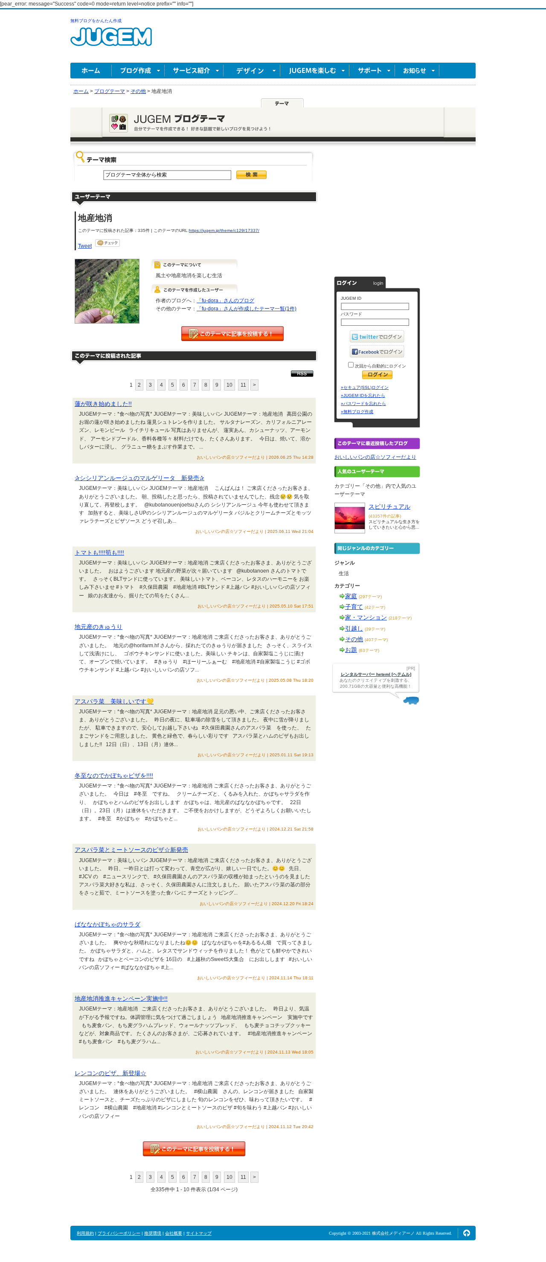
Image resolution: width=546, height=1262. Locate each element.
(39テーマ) (375, 629)
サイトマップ (199, 1233)
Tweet (85, 246)
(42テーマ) (375, 607)
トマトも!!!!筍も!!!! (99, 552)
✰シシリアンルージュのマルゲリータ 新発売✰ (139, 478)
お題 (351, 649)
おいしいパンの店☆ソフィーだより (375, 457)
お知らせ (417, 70)
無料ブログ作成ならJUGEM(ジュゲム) (111, 41)
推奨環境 (152, 1233)
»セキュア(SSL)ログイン (365, 387)
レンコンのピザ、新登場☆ (110, 1073)
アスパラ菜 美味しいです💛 (114, 701)
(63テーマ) (369, 650)
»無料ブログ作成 (357, 411)
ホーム (91, 70)
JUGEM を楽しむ (314, 70)
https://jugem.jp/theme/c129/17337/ (224, 230)
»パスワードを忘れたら (363, 403)
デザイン (252, 70)
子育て (354, 606)
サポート (372, 70)
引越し (354, 628)
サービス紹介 (194, 70)
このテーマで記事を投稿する (232, 333)
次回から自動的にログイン (380, 366)
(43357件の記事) (385, 516)
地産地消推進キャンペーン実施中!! (121, 998)
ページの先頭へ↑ (467, 1233)
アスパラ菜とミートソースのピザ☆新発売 (131, 849)
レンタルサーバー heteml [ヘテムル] (376, 674)
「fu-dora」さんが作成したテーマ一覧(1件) (246, 309)
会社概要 (173, 1233)
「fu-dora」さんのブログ (225, 301)
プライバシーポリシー (119, 1233)
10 (229, 385)
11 (243, 385)
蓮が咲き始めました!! (103, 403)
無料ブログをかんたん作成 (96, 20)
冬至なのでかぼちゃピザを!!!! (114, 775)
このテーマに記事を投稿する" (194, 1148)
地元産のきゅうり (98, 626)
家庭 (351, 596)
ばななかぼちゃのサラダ (107, 924)
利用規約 (85, 1233)
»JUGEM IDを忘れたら (363, 395)
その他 (354, 639)
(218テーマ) (400, 618)
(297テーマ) (370, 596)
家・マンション (366, 617)
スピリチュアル (389, 506)
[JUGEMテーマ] (282, 103)
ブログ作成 (138, 70)
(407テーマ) (376, 639)
